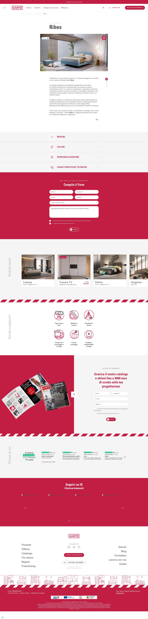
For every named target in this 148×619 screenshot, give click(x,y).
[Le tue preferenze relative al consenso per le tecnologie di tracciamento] (2, 617)
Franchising (28, 566)
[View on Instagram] (34, 506)
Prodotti (37, 7)
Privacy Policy (13, 593)
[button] (24, 271)
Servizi (122, 547)
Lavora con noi (117, 560)
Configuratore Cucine (50, 7)
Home (23, 13)
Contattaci (120, 555)
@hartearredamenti (74, 488)
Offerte (29, 7)
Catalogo (27, 553)
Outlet (122, 564)
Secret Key (120, 593)
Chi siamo (27, 557)
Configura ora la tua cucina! (74, 2)
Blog (123, 551)
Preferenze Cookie (38, 593)
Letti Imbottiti (38, 13)
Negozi (65, 7)
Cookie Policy (25, 593)
